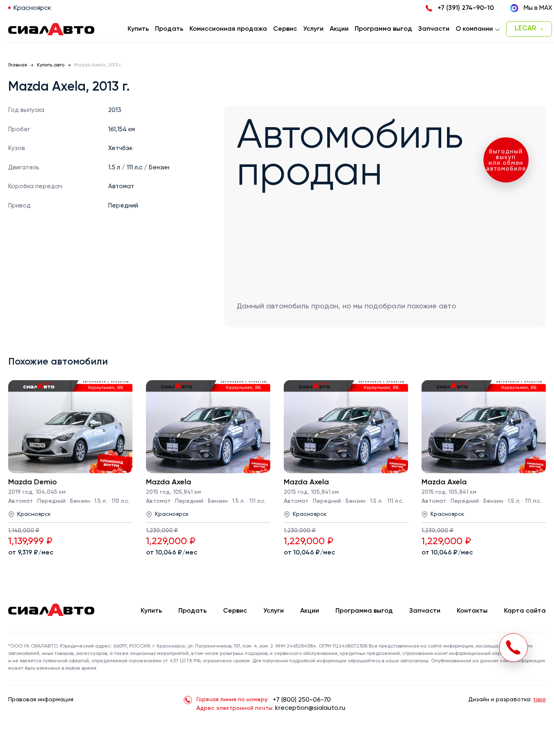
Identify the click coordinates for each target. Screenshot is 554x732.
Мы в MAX (538, 8)
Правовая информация (40, 699)
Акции (309, 611)
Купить (151, 611)
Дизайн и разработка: (507, 699)
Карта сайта (525, 611)
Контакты (472, 611)
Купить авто (50, 65)
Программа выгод (364, 611)
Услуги (273, 611)
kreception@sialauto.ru (310, 708)
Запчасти (424, 611)
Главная (17, 65)
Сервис (235, 611)
